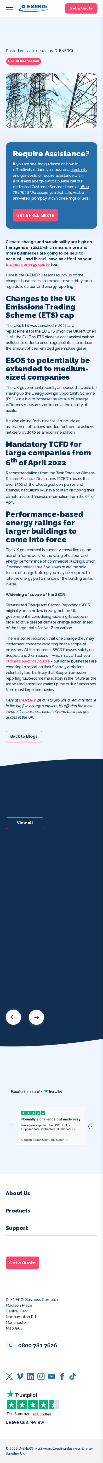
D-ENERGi (27, 700)
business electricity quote (28, 661)
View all (25, 823)
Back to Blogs (24, 736)
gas (23, 175)
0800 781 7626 (37, 1345)
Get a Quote (81, 8)
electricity (78, 169)
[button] (9, 8)
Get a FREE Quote (35, 214)
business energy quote (28, 264)
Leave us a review (25, 1422)
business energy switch (36, 181)
